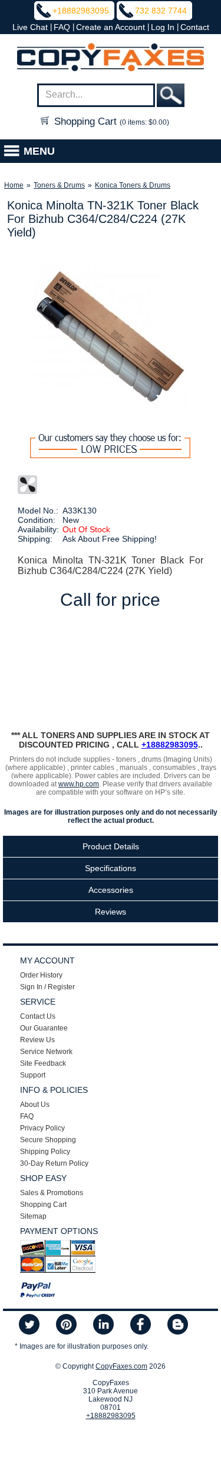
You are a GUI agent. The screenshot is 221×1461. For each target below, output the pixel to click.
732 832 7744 (161, 10)
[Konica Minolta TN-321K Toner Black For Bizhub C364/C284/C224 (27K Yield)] (110, 336)
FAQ (62, 27)
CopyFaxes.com (121, 1366)
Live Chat (30, 27)
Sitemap (33, 1216)
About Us (35, 1104)
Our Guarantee (44, 1028)
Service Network (46, 1052)
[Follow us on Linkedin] (103, 1325)
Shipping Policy (45, 1152)
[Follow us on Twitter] (29, 1325)
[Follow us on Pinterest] (66, 1325)
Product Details (111, 846)
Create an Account (110, 27)
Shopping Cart (110, 121)
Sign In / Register (47, 987)
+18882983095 (80, 10)
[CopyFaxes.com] (110, 58)
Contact (194, 27)
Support (32, 1075)
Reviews (110, 911)
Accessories (110, 890)
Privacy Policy (42, 1128)
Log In (162, 27)
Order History (41, 975)
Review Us (37, 1040)
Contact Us (37, 1016)
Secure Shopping (48, 1140)
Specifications (110, 868)
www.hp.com (78, 784)
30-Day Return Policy (54, 1163)
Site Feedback (43, 1063)
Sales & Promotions (51, 1193)
